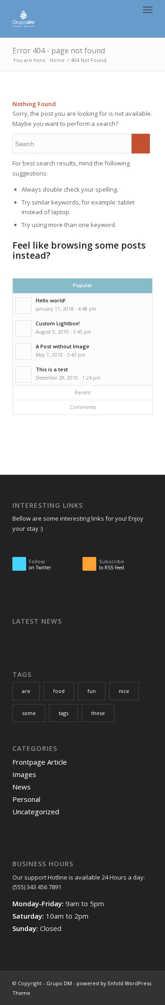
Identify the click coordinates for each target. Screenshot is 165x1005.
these (98, 713)
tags (63, 713)
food (59, 690)
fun (92, 690)
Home (57, 60)
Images (24, 774)
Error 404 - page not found (58, 50)
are (26, 690)
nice (124, 690)
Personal (26, 799)
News (21, 786)
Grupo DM (59, 983)
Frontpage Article (39, 762)
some (29, 713)
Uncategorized (35, 811)
